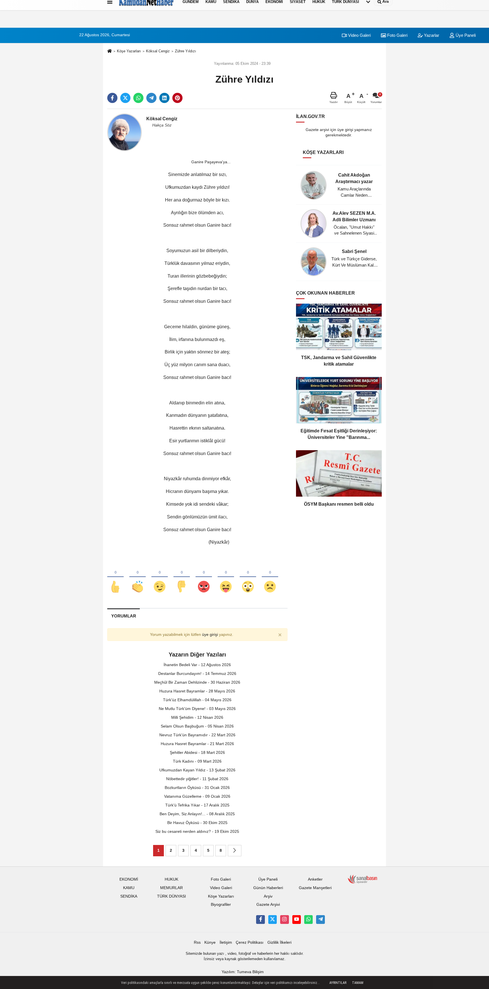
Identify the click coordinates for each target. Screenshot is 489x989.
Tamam (357, 983)
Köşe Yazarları (129, 51)
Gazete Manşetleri (315, 888)
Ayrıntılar (337, 983)
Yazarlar (431, 35)
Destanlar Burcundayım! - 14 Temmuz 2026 (197, 673)
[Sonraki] (234, 850)
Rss (197, 942)
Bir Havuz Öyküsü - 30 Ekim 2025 (197, 822)
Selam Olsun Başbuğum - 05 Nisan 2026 (197, 726)
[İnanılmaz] (248, 577)
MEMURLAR (171, 888)
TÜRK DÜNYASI (171, 896)
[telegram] (151, 98)
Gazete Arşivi (268, 904)
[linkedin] (164, 98)
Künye (210, 942)
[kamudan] (320, 919)
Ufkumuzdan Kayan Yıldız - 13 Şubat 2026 (197, 770)
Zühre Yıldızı (185, 51)
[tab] (123, 615)
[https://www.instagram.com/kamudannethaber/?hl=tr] (284, 919)
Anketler (315, 879)
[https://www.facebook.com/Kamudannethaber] (260, 919)
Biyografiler (221, 904)
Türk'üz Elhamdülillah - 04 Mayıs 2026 (197, 700)
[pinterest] (177, 98)
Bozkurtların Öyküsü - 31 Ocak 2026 (197, 787)
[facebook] (112, 98)
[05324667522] (308, 919)
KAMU (128, 888)
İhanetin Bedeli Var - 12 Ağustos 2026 (197, 664)
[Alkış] (137, 577)
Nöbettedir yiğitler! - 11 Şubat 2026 (197, 778)
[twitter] (125, 98)
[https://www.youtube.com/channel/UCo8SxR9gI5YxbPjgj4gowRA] (296, 919)
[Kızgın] (204, 577)
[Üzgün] (270, 577)
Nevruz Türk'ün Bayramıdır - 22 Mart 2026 (197, 735)
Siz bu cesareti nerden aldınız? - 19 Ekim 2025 (197, 831)
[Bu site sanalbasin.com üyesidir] (362, 879)
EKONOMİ (128, 879)
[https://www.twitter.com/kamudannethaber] (272, 919)
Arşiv (268, 896)
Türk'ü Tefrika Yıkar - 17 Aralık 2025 (197, 805)
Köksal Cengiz (158, 51)
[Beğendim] (115, 577)
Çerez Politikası (249, 942)
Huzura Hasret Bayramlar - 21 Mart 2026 (197, 743)
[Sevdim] (159, 577)
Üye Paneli (465, 35)
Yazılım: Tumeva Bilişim (243, 972)
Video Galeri (359, 35)
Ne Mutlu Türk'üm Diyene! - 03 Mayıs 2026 (197, 708)
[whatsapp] (138, 98)
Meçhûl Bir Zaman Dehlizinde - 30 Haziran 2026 (197, 682)
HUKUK (171, 879)
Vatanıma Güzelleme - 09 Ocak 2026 (197, 796)
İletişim (226, 942)
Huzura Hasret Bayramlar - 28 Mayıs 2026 (197, 691)
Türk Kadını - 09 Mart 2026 (197, 761)
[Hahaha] (226, 577)
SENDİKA (128, 896)
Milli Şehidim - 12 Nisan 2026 (197, 717)
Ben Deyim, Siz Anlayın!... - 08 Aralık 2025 (197, 814)
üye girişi (210, 634)
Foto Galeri (397, 35)
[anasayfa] (109, 51)
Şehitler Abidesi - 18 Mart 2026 (197, 752)
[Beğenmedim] (181, 577)
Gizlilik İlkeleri (279, 942)
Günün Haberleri (268, 888)
